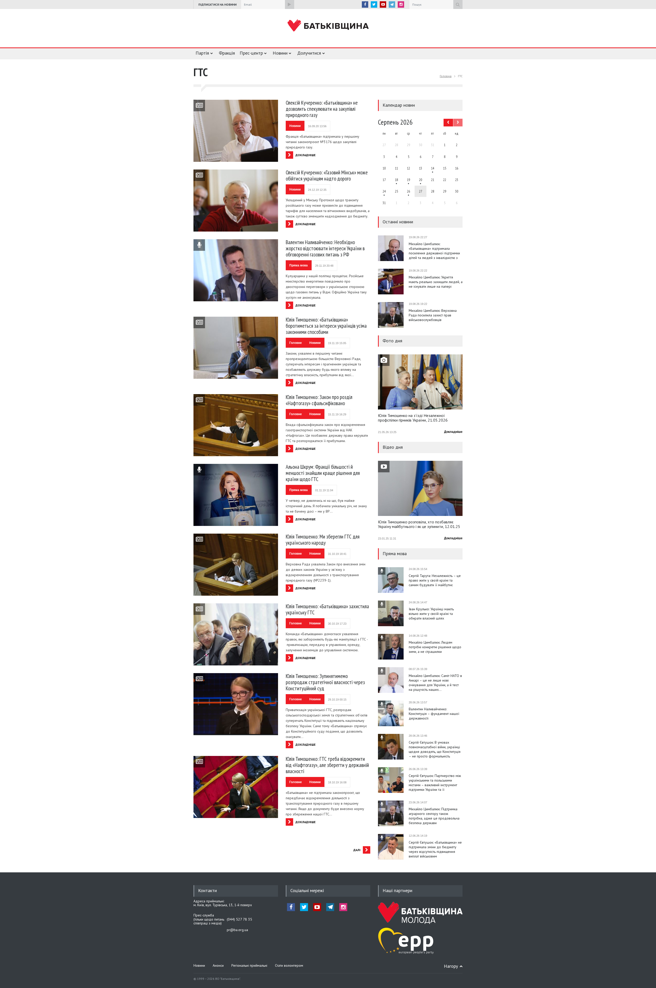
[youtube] (383, 4)
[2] (396, 179)
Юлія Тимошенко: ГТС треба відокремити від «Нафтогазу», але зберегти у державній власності (327, 765)
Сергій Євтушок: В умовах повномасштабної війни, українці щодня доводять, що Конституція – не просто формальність (434, 749)
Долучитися (309, 53)
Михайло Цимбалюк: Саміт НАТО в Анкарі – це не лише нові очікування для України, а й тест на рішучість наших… (435, 682)
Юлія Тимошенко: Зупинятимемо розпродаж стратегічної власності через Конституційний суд (325, 682)
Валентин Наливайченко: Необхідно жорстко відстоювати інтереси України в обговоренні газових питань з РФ (325, 248)
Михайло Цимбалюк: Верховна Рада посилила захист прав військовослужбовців (433, 315)
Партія (202, 53)
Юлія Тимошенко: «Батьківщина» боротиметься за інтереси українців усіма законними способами (326, 325)
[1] (432, 168)
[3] (384, 191)
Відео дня (393, 447)
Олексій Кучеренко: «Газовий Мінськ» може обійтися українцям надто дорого (327, 175)
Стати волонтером (289, 965)
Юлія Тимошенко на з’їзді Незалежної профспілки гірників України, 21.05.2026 (413, 418)
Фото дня (392, 341)
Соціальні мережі (307, 890)
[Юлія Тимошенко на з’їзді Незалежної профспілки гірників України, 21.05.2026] (420, 382)
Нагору (451, 966)
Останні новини (398, 222)
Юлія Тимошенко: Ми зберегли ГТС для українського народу (323, 539)
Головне (295, 343)
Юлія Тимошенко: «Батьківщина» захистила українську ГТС (327, 609)
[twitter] (374, 4)
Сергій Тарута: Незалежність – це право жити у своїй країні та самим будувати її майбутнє (435, 580)
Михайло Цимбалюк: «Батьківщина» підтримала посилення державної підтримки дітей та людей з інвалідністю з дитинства (434, 251)
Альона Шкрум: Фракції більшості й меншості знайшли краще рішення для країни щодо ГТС (323, 473)
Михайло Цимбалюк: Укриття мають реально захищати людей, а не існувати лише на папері (436, 282)
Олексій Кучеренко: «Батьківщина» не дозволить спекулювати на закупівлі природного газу (322, 108)
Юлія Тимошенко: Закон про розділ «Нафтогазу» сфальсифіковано (319, 400)
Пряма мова (298, 265)
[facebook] (365, 4)
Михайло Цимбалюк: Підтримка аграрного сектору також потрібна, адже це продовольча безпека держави (434, 816)
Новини (280, 53)
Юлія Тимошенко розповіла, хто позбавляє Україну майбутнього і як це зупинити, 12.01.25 (419, 524)
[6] (408, 179)
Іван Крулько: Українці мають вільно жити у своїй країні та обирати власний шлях (431, 614)
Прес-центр (251, 53)
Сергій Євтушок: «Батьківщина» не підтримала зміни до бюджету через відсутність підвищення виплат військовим (435, 849)
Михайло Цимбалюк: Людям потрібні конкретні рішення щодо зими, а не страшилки (435, 647)
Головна (446, 76)
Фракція (227, 53)
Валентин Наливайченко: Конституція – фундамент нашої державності (434, 714)
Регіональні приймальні (249, 965)
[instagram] (401, 4)
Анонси (218, 965)
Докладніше (453, 432)
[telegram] (392, 4)
